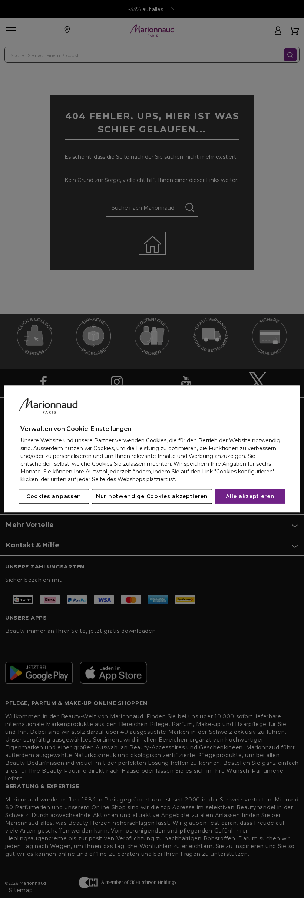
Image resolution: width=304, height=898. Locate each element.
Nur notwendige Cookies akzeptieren (152, 496)
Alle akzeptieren (250, 496)
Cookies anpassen (53, 496)
